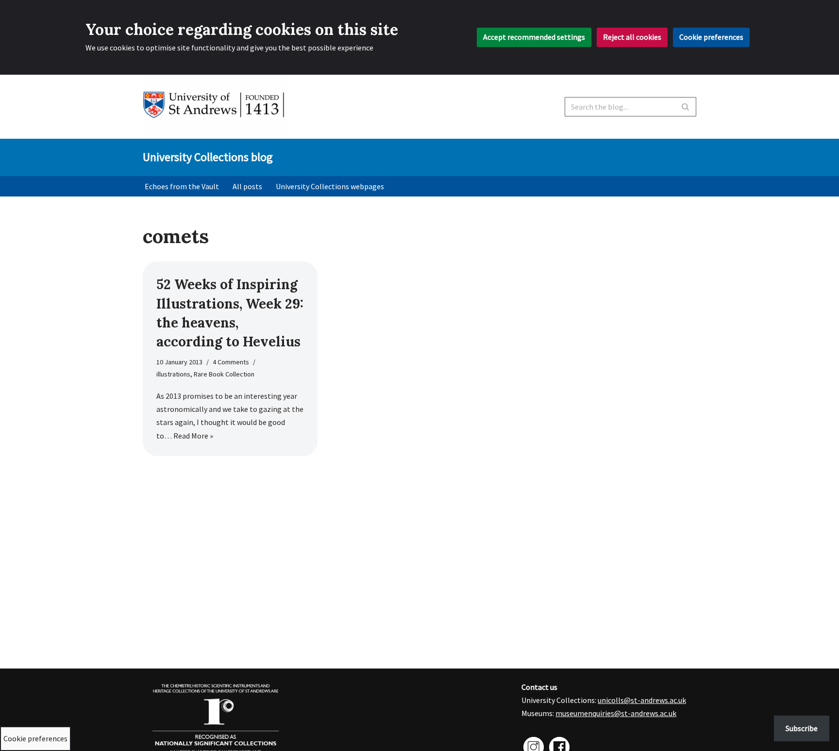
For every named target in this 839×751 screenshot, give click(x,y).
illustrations (173, 374)
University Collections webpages (330, 186)
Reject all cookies (632, 37)
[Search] (685, 106)
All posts (247, 186)
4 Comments (231, 362)
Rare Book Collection (224, 374)
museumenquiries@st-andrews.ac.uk (615, 713)
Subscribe (802, 728)
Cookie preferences (711, 37)
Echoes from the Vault (182, 186)
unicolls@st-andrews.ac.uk (642, 700)
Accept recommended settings (534, 37)
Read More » (193, 436)
